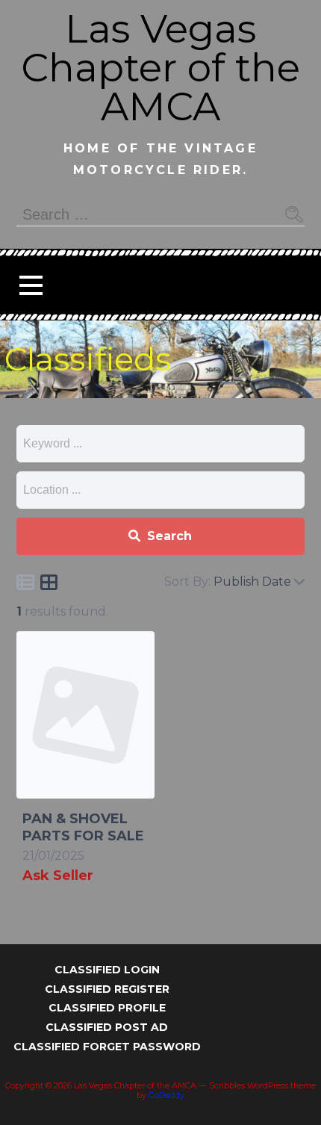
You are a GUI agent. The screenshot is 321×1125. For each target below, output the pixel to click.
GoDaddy (166, 1095)
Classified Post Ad (107, 1027)
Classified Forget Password (107, 1046)
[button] (30, 285)
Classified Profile (107, 1007)
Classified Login (107, 969)
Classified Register (107, 989)
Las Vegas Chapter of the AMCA (160, 67)
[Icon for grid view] (49, 585)
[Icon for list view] (25, 582)
